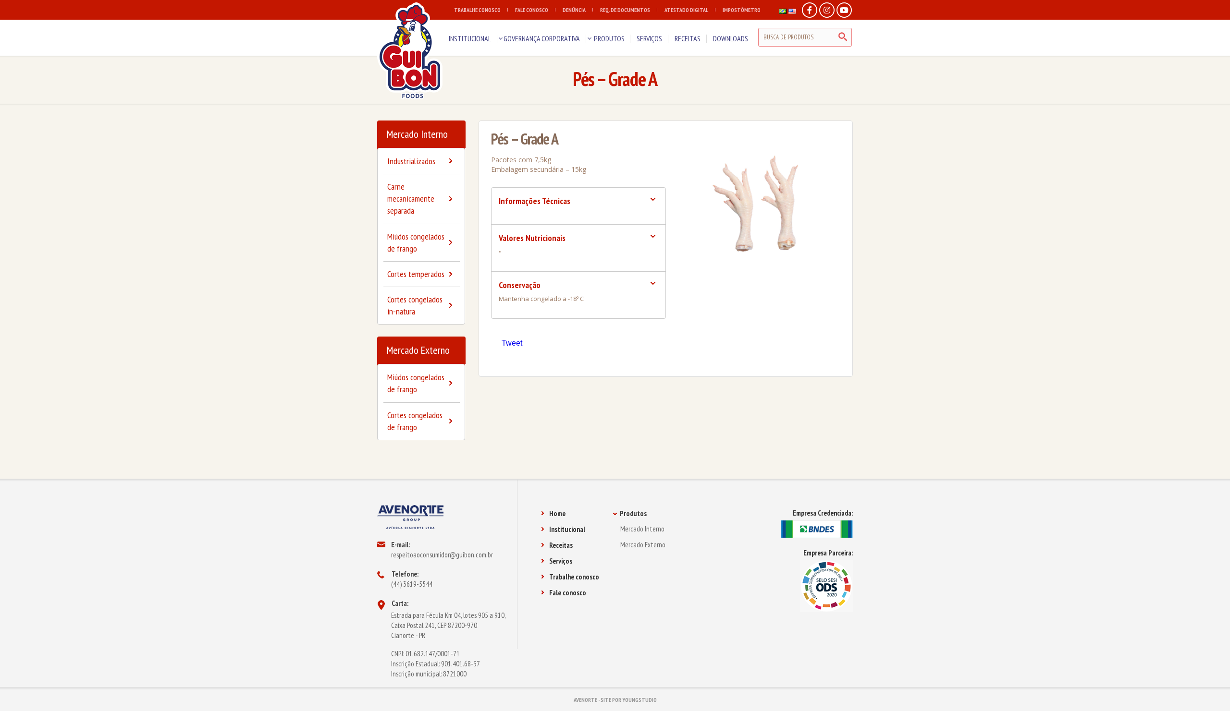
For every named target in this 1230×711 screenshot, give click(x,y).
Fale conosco (567, 592)
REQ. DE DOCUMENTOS (625, 9)
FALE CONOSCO (531, 9)
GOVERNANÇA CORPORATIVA (542, 38)
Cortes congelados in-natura (415, 305)
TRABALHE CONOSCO (477, 9)
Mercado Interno (417, 134)
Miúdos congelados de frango (415, 242)
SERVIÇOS (649, 38)
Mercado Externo (418, 350)
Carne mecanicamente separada (410, 198)
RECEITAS (688, 38)
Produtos (633, 513)
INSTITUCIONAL (470, 38)
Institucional (567, 529)
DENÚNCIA (574, 9)
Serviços (560, 561)
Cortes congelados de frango (415, 421)
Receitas (561, 545)
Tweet (512, 343)
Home (557, 513)
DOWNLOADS (730, 38)
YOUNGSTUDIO (639, 699)
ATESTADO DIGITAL (686, 9)
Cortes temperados (415, 273)
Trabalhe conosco (574, 576)
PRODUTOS (609, 38)
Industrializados (411, 161)
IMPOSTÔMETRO (742, 9)
